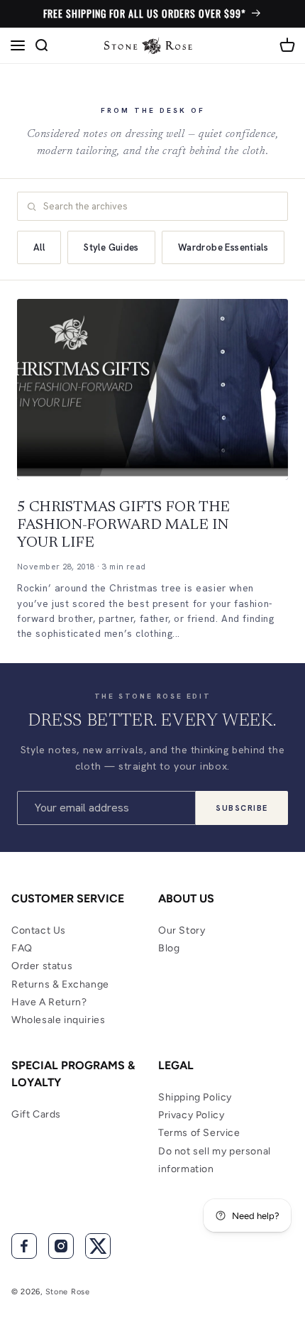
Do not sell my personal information (214, 1160)
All (39, 247)
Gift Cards (36, 1114)
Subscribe (242, 808)
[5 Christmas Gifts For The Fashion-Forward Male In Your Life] (152, 389)
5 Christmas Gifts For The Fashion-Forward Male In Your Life (123, 526)
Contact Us (38, 930)
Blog (168, 948)
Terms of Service (199, 1133)
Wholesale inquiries (58, 1020)
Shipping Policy (195, 1097)
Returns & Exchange (60, 984)
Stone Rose (67, 1291)
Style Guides (111, 247)
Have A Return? (49, 1002)
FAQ (22, 948)
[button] (18, 45)
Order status (41, 966)
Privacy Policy (191, 1115)
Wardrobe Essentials (223, 247)
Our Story (181, 930)
